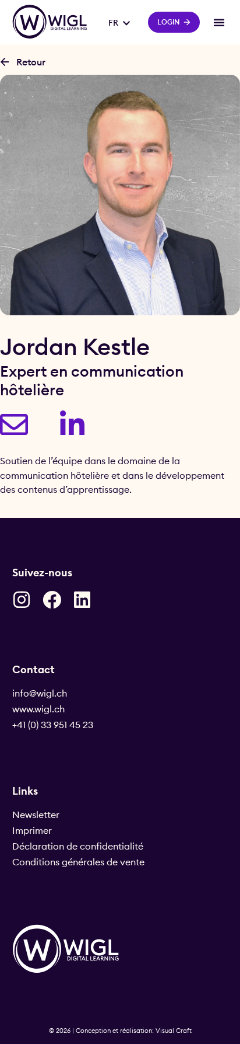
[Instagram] (21, 599)
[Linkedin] (82, 599)
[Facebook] (52, 599)
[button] (219, 22)
